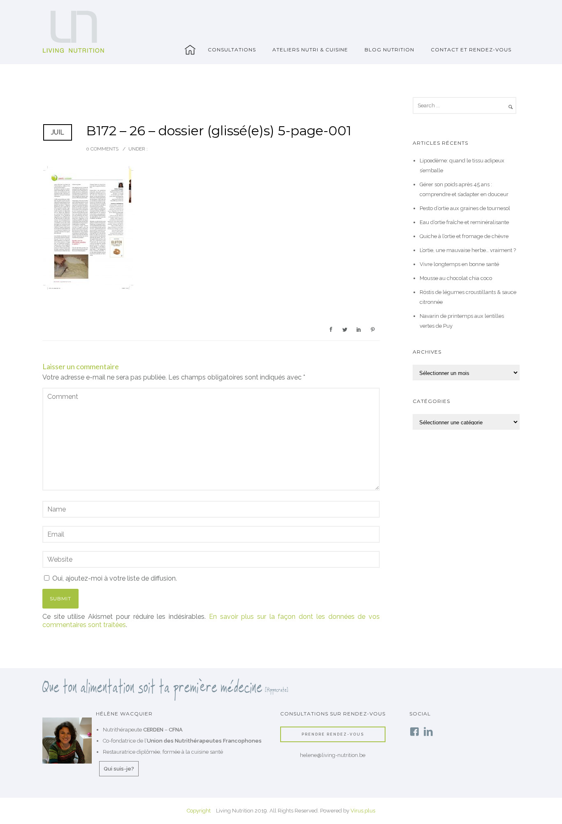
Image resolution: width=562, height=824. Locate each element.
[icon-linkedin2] (428, 732)
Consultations (232, 49)
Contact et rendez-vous (471, 49)
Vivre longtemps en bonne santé (459, 264)
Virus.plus (363, 811)
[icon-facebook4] (416, 732)
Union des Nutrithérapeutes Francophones (204, 741)
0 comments (102, 149)
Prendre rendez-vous (333, 734)
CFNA (176, 730)
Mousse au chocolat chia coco (456, 278)
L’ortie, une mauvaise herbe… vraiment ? (468, 250)
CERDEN (153, 730)
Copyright (199, 811)
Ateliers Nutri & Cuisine (310, 49)
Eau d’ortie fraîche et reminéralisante (464, 222)
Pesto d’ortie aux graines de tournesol (465, 208)
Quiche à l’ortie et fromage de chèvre (464, 236)
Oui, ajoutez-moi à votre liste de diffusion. (114, 578)
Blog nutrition (389, 49)
